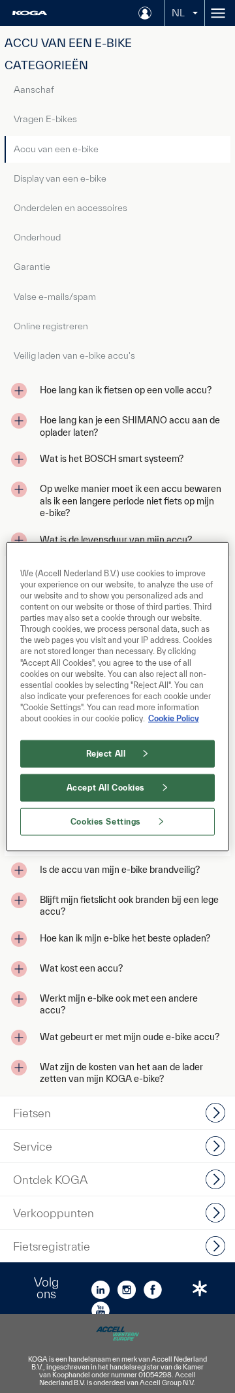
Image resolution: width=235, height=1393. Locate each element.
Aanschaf (34, 89)
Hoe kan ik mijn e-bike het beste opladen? (125, 938)
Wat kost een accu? (81, 968)
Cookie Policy (173, 717)
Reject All (106, 753)
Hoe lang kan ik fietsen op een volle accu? (126, 390)
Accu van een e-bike (56, 149)
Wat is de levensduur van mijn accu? (116, 539)
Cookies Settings (105, 821)
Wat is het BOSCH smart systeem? (111, 458)
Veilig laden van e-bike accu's (74, 355)
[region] (117, 697)
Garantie (32, 266)
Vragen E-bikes (45, 119)
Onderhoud (37, 237)
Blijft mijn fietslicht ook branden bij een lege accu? (129, 905)
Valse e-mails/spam (55, 296)
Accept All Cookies (106, 787)
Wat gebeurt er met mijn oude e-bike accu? (129, 1037)
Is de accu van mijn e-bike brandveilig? (120, 869)
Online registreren (51, 326)
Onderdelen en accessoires (70, 208)
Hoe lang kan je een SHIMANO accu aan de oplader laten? (130, 426)
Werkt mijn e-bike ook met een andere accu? (119, 1004)
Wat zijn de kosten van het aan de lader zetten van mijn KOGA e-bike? (121, 1073)
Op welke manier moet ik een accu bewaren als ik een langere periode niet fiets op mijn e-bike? (130, 500)
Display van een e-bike (60, 178)
